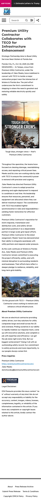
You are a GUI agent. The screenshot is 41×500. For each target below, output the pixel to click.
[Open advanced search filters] (31, 20)
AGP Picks (5, 3)
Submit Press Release (11, 491)
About (10, 487)
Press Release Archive (24, 487)
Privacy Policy (32, 496)
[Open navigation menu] (4, 20)
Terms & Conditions (31, 491)
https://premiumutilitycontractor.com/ (18, 364)
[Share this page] (37, 20)
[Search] (26, 20)
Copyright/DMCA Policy (13, 496)
